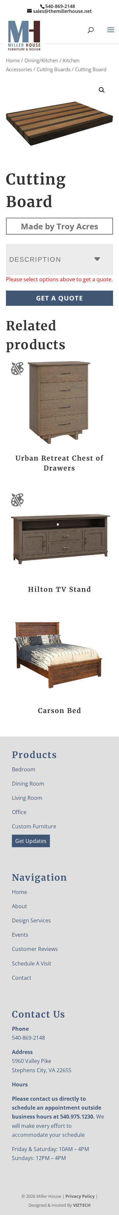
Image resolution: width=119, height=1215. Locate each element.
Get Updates (31, 841)
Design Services (31, 920)
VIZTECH (82, 1205)
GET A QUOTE (59, 298)
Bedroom (23, 769)
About (19, 906)
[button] (102, 90)
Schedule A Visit (31, 963)
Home (13, 60)
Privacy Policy (80, 1196)
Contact (21, 977)
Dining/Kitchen (41, 60)
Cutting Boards (53, 69)
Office (19, 812)
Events (20, 934)
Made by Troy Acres (59, 226)
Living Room (27, 797)
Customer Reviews (35, 949)
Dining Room (28, 783)
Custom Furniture (34, 826)
